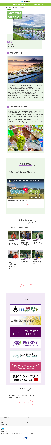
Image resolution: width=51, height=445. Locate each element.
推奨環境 (2, 422)
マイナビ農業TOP (9, 7)
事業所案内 (7, 433)
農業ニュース (3, 4)
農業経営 (15, 4)
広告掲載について (4, 424)
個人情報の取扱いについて (6, 420)
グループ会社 (25, 433)
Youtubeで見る (25, 205)
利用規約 (28, 420)
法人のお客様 (47, 4)
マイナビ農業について (5, 417)
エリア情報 (34, 4)
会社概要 (2, 433)
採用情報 (20, 433)
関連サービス (41, 4)
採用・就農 (20, 4)
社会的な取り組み (14, 433)
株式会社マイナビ (4, 431)
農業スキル (9, 4)
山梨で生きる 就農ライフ (16, 7)
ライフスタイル (27, 4)
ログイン (48, 1)
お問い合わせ (28, 422)
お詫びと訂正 (28, 417)
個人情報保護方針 (33, 433)
